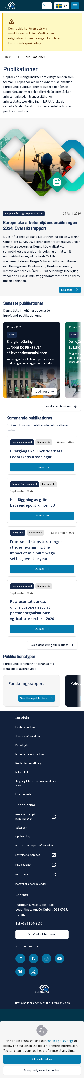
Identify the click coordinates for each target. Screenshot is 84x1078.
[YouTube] (59, 958)
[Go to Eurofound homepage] (15, 5)
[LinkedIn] (20, 958)
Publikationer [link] (35, 57)
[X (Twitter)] (33, 971)
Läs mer (71, 290)
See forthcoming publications (49, 645)
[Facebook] (33, 958)
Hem (8, 57)
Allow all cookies (42, 1059)
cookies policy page (60, 1041)
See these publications (34, 698)
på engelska (41, 38)
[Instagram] (46, 958)
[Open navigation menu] (75, 5)
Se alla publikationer (59, 407)
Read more (45, 392)
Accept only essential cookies (42, 1070)
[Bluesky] (20, 971)
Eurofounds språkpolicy (24, 43)
